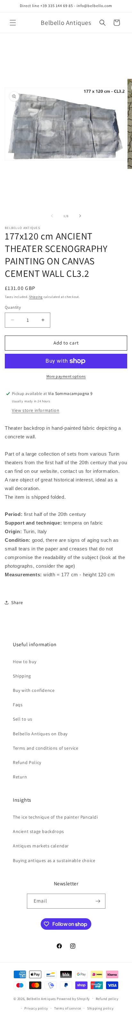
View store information (35, 410)
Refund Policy (27, 762)
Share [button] (17, 602)
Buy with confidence (33, 690)
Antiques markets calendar (41, 846)
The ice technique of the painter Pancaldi (55, 817)
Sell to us (22, 719)
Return (20, 777)
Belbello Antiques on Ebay (40, 734)
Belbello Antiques (41, 998)
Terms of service (67, 1008)
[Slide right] (80, 216)
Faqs (17, 705)
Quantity (13, 307)
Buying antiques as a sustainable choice (54, 860)
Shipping (36, 297)
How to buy (25, 661)
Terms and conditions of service (45, 748)
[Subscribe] (98, 901)
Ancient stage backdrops (38, 831)
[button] (13, 23)
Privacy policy (36, 1008)
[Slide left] (52, 216)
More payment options (66, 376)
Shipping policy (100, 1008)
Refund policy (107, 998)
